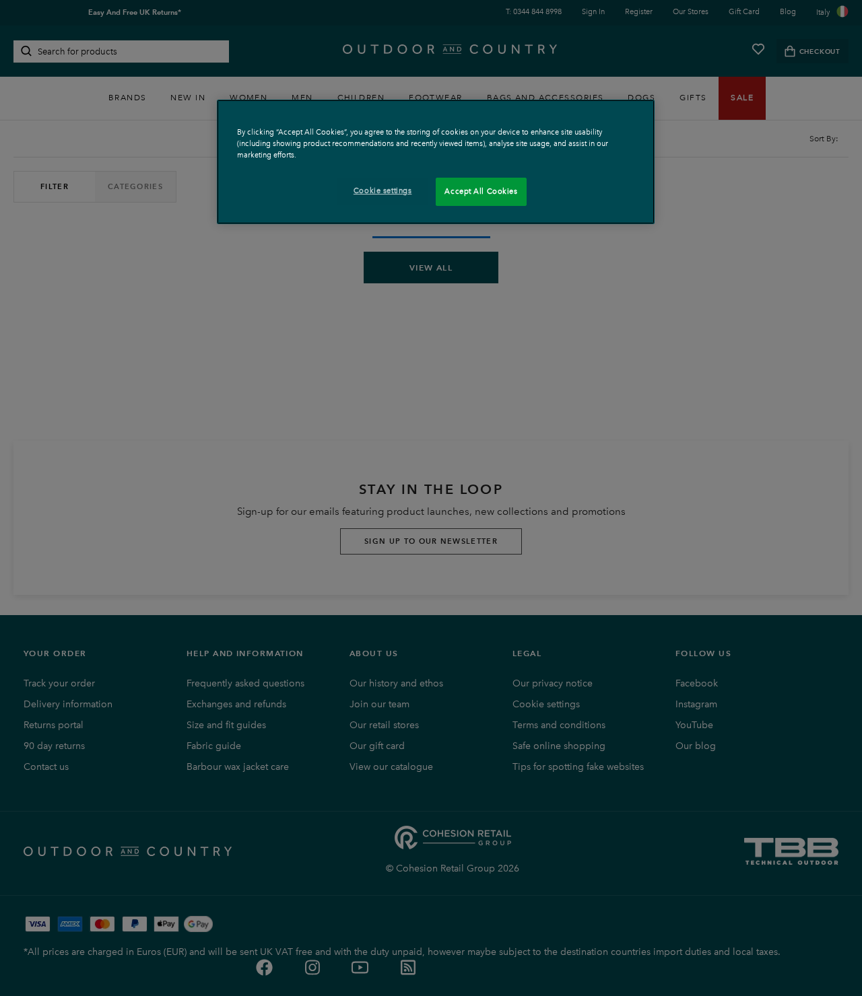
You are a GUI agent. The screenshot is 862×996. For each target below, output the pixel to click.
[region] (436, 162)
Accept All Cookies (480, 191)
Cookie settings (383, 190)
